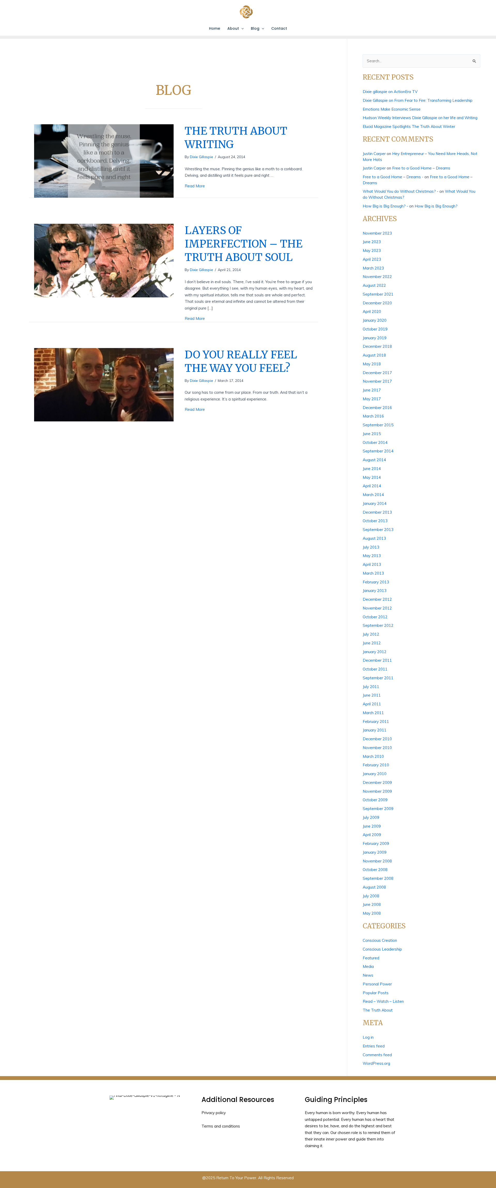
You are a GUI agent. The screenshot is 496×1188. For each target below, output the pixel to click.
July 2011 (371, 686)
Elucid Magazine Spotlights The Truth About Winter (409, 126)
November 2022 (377, 276)
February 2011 (376, 721)
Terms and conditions (221, 1126)
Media (368, 966)
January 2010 (374, 773)
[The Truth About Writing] (104, 160)
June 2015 (372, 433)
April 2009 (372, 834)
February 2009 (376, 843)
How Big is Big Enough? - (385, 206)
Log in (368, 1037)
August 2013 (374, 538)
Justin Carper (374, 153)
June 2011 (372, 695)
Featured (371, 957)
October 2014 (375, 442)
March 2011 (373, 712)
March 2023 (373, 268)
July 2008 (371, 895)
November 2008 (377, 861)
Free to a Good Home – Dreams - (393, 176)
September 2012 (378, 625)
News (368, 975)
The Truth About (378, 1010)
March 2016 (373, 416)
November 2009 (377, 791)
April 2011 (372, 703)
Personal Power (377, 984)
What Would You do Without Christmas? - (400, 191)
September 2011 (378, 677)
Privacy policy (214, 1112)
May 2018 (372, 363)
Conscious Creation (380, 940)
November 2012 (377, 608)
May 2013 (372, 555)
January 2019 (374, 337)
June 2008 (372, 904)
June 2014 (372, 468)
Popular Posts (376, 992)
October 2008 (375, 869)
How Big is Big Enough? (436, 206)
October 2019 (375, 329)
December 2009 (377, 782)
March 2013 (373, 573)
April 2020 (372, 311)
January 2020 (374, 320)
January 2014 (374, 503)
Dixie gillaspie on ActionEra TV (390, 91)
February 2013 (376, 582)
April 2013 (372, 564)
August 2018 (374, 355)
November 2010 (377, 747)
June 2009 (372, 826)
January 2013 (374, 590)
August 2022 (374, 285)
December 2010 (377, 738)
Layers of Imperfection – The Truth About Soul (244, 244)
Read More (195, 185)
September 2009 (378, 808)
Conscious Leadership (382, 949)
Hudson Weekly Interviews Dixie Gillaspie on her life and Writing (420, 117)
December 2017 (377, 372)
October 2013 (375, 520)
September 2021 (378, 294)
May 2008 (372, 913)
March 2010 (373, 756)
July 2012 (371, 634)
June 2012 (372, 643)
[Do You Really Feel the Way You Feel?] (104, 384)
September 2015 (378, 424)
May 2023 (372, 250)
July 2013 (371, 547)
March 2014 (373, 494)
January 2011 (374, 730)
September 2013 (378, 529)
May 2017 (372, 398)
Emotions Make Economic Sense (392, 109)
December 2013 (377, 512)
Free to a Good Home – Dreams (421, 168)
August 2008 (374, 887)
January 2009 (374, 852)
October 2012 (375, 616)
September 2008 (378, 878)
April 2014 (372, 485)
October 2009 (375, 799)
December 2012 (377, 599)
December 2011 (377, 660)
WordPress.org (376, 1063)
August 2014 (374, 459)
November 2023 (377, 233)
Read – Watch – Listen (383, 1001)
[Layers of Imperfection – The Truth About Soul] (104, 260)
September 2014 (378, 451)
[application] (241, 28)
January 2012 (374, 651)
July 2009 (371, 817)
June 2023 (372, 241)
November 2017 (377, 381)
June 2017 (372, 390)
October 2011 (375, 669)
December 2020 (377, 302)
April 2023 (372, 259)
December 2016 (377, 407)
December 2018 (377, 346)
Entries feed (374, 1046)
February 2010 (376, 764)
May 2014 (372, 477)
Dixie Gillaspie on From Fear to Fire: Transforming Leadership (417, 100)
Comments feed (377, 1054)
